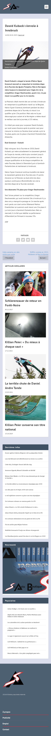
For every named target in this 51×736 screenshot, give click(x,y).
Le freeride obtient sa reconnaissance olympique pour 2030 (23, 484)
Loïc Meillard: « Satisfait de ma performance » (22, 642)
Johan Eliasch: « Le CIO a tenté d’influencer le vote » (21, 507)
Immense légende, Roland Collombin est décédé (20, 470)
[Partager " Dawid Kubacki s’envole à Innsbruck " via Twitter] (23, 239)
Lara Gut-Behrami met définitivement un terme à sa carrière (24, 459)
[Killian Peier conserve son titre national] (25, 407)
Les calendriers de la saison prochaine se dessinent (23, 622)
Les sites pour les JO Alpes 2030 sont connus (19, 490)
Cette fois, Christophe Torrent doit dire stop (18, 464)
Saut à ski (21, 35)
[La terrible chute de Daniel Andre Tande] (25, 366)
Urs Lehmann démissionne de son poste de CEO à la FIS (22, 519)
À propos (6, 712)
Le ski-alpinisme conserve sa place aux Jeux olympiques (22, 495)
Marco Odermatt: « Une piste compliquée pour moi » (24, 653)
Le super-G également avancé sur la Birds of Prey (23, 636)
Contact (6, 729)
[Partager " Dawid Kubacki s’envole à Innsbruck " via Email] (28, 239)
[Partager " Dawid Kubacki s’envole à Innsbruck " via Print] (32, 239)
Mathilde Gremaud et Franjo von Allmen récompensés (22, 530)
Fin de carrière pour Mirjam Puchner (16, 524)
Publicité (6, 717)
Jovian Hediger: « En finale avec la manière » (22, 609)
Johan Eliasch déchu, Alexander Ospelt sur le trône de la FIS (23, 513)
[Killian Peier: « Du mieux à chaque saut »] (25, 325)
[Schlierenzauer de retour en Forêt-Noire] (25, 283)
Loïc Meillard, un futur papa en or (18, 647)
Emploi (6, 723)
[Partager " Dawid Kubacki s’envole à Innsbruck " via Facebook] (18, 239)
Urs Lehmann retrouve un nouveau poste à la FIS (20, 501)
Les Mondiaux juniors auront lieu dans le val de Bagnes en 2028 (25, 536)
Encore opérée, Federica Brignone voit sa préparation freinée (24, 453)
